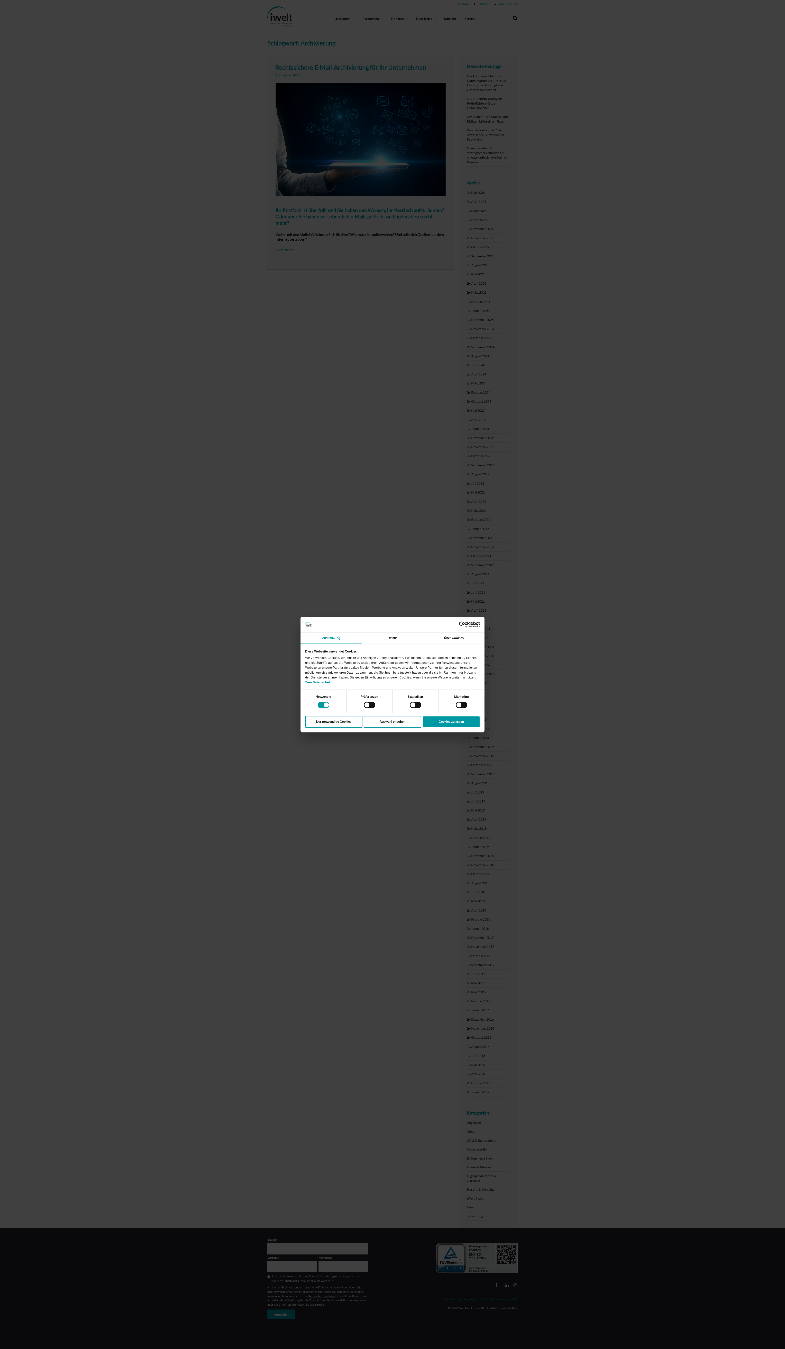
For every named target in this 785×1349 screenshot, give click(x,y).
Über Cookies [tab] (454, 638)
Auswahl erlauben (392, 721)
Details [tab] (393, 638)
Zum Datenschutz (318, 682)
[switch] (369, 705)
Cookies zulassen (451, 721)
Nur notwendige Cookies (333, 721)
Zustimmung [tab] (331, 638)
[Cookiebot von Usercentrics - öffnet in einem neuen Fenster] (462, 624)
